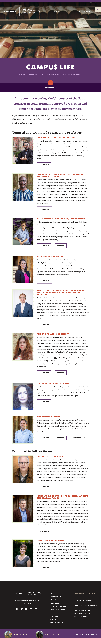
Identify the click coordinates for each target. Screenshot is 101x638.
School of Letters (20, 634)
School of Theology (53, 634)
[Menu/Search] (98, 9)
